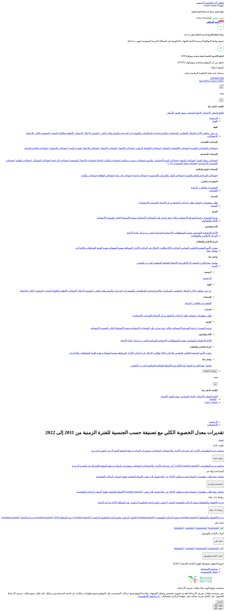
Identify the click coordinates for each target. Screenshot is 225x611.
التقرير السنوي (98, 133)
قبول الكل (218, 605)
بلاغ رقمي (148, 476)
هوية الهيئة (101, 248)
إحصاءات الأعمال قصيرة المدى (83, 148)
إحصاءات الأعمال (108, 148)
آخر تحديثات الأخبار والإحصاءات (177, 450)
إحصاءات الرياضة (60, 160)
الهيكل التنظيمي (186, 133)
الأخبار (136, 248)
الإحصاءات (212, 424)
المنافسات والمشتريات (140, 133)
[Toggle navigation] (222, 84)
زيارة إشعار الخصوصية (149, 596)
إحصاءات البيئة (140, 175)
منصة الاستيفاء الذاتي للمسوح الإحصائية (116, 217)
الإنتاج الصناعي (194, 113)
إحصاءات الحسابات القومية (204, 148)
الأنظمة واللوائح (66, 133)
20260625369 (217, 78)
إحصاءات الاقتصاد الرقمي (148, 148)
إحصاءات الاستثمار (58, 148)
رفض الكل (218, 608)
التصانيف (197, 232)
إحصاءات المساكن (41, 160)
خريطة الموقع (126, 450)
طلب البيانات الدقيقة (183, 202)
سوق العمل (180, 113)
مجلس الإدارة (202, 133)
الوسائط (128, 248)
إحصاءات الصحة (188, 160)
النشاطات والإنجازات (85, 248)
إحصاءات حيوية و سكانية (133, 160)
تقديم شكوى (181, 476)
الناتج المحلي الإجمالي (213, 113)
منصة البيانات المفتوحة (187, 502)
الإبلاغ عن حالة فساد (164, 476)
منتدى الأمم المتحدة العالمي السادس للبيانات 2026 (192, 248)
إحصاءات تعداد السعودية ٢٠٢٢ (182, 163)
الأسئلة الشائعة (170, 263)
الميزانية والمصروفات (117, 133)
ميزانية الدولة (104, 502)
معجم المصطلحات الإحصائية (177, 232)
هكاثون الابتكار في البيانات (153, 248)
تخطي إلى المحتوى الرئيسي (210, 2)
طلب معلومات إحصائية (206, 202)
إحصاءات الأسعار (126, 148)
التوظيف (157, 263)
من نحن (213, 133)
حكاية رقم (172, 217)
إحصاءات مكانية (89, 175)
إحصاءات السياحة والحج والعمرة (201, 175)
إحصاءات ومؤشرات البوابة (147, 450)
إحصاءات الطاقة (106, 175)
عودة (221, 440)
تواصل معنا (212, 263)
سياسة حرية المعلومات (212, 450)
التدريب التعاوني (144, 263)
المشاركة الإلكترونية (188, 263)
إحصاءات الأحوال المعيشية (83, 160)
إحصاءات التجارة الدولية (36, 148)
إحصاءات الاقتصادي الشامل (176, 148)
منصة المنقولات (115, 248)
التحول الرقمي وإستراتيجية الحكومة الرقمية (152, 502)
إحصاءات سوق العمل (207, 160)
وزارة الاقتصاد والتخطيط (211, 502)
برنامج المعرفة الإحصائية (190, 217)
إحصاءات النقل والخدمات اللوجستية (167, 175)
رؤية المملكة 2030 (120, 502)
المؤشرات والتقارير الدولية (204, 187)
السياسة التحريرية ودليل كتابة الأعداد (145, 232)
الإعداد (220, 602)
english (213, 399)
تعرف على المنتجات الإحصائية (151, 217)
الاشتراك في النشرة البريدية (105, 450)
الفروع (202, 263)
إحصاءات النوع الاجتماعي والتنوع (162, 160)
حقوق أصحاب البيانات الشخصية (112, 476)
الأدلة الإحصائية (210, 232)
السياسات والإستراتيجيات (165, 133)
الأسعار (170, 113)
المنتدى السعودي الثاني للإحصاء (42, 133)
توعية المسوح (210, 217)
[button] (210, 18)
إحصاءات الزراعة (124, 175)
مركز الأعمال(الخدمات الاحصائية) (155, 202)
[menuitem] (209, 569)
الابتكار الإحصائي (82, 133)
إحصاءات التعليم (23, 160)
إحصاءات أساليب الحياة (108, 160)
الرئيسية (207, 278)
